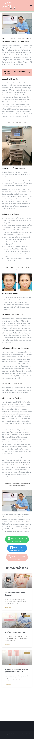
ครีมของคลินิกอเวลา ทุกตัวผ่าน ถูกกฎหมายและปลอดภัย (16, 670)
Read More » (8, 607)
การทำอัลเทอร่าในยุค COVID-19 (17, 632)
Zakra (27, 734)
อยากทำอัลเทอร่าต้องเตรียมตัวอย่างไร (15, 593)
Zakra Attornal (17, 734)
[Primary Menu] (31, 5)
